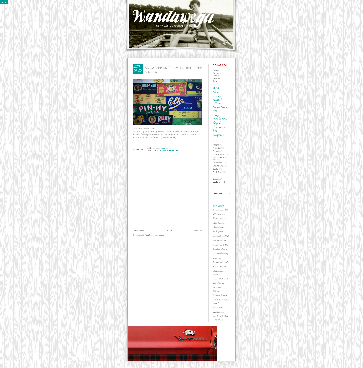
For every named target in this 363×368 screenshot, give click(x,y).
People (216, 144)
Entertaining (218, 165)
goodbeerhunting (220, 253)
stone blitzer (218, 282)
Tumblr (216, 75)
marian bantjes (220, 266)
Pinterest (216, 78)
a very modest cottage (217, 99)
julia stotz (217, 257)
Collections (156, 150)
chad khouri (218, 222)
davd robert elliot (221, 235)
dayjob (217, 123)
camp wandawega (220, 116)
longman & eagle (220, 262)
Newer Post (139, 230)
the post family (220, 295)
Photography (218, 154)
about (216, 87)
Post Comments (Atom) (154, 235)
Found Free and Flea (170, 150)
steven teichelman (221, 278)
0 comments (138, 150)
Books (215, 169)
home (216, 92)
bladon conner (219, 218)
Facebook (217, 73)
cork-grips (218, 231)
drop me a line (219, 128)
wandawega (218, 311)
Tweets (216, 70)
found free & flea (220, 109)
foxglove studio (220, 248)
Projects (216, 148)
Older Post (198, 230)
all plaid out (218, 213)
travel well (217, 307)
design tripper (219, 240)
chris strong (218, 226)
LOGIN (3, 2)
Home (169, 230)
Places (216, 141)
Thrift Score (218, 172)
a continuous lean (221, 209)
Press (215, 151)
